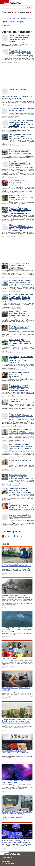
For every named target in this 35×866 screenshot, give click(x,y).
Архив (12, 18)
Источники (21, 18)
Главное (5, 18)
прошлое (16, 531)
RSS (14, 863)
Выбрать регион (6, 861)
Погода (30, 18)
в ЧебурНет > (7, 25)
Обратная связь (6, 859)
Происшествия (8, 22)
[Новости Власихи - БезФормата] (11, 2)
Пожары (19, 22)
